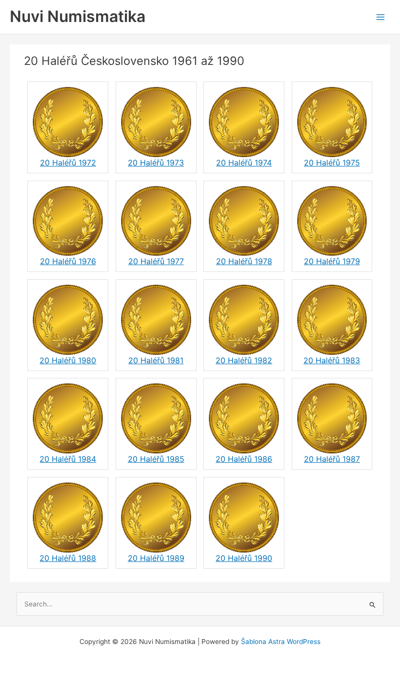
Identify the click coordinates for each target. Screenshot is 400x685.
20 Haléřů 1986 (244, 459)
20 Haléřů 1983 (331, 360)
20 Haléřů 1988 (68, 558)
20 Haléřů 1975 (332, 162)
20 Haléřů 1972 (68, 162)
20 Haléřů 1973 (156, 162)
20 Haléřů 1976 (68, 261)
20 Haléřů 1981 (155, 360)
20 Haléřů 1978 (244, 261)
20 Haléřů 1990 (244, 558)
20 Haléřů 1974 (244, 162)
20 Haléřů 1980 (68, 360)
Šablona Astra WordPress (280, 641)
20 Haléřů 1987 (332, 459)
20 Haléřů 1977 (156, 261)
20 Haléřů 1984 (68, 459)
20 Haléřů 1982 (244, 360)
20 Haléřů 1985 (156, 459)
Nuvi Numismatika (77, 16)
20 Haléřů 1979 (332, 261)
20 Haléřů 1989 (156, 558)
